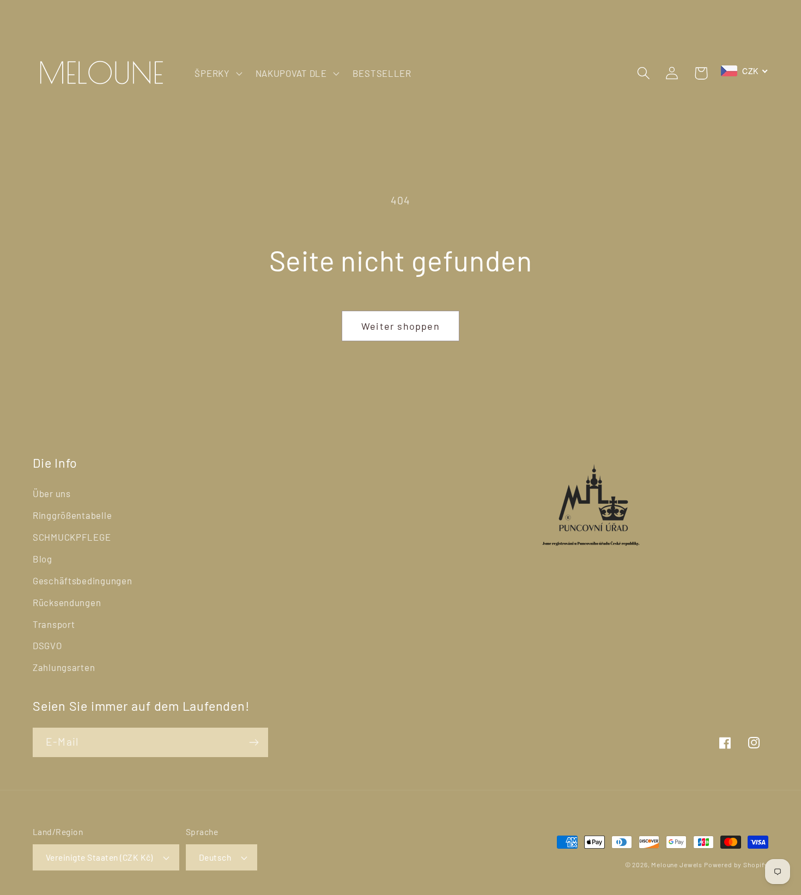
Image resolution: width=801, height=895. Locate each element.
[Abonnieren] (253, 742)
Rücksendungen (67, 602)
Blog (42, 558)
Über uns (52, 493)
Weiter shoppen (400, 326)
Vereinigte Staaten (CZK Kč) (99, 857)
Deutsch (215, 857)
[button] (217, 73)
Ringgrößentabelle (72, 515)
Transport (54, 624)
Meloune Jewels (677, 864)
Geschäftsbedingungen (82, 580)
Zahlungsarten (64, 667)
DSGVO (47, 645)
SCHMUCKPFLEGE (72, 536)
